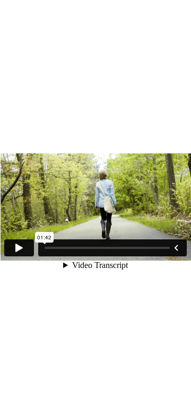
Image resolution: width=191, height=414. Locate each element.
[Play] (19, 247)
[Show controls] (176, 248)
